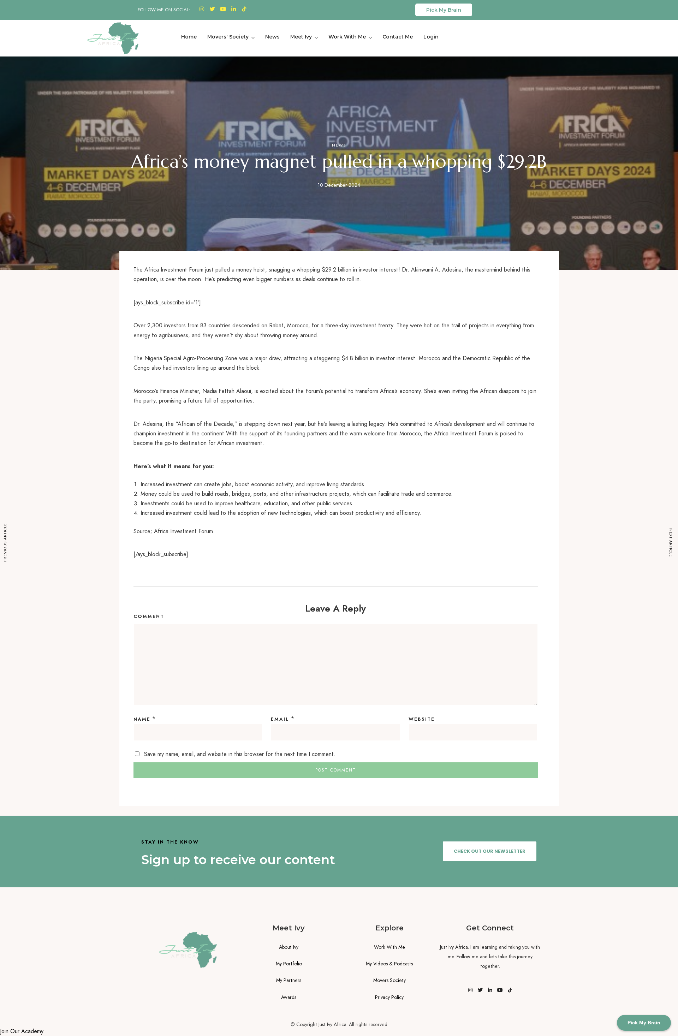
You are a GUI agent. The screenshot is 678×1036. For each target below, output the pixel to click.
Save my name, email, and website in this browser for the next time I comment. (239, 754)
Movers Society (389, 980)
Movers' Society (228, 37)
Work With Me (347, 37)
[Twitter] (212, 9)
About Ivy (288, 947)
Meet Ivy (301, 37)
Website (422, 719)
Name (141, 719)
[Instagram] (202, 9)
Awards (288, 997)
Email (280, 719)
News (272, 37)
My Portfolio (289, 963)
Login (431, 37)
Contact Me (397, 37)
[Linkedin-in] (233, 9)
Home (189, 37)
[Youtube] (223, 9)
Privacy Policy (389, 997)
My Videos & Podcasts (389, 963)
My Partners (288, 980)
